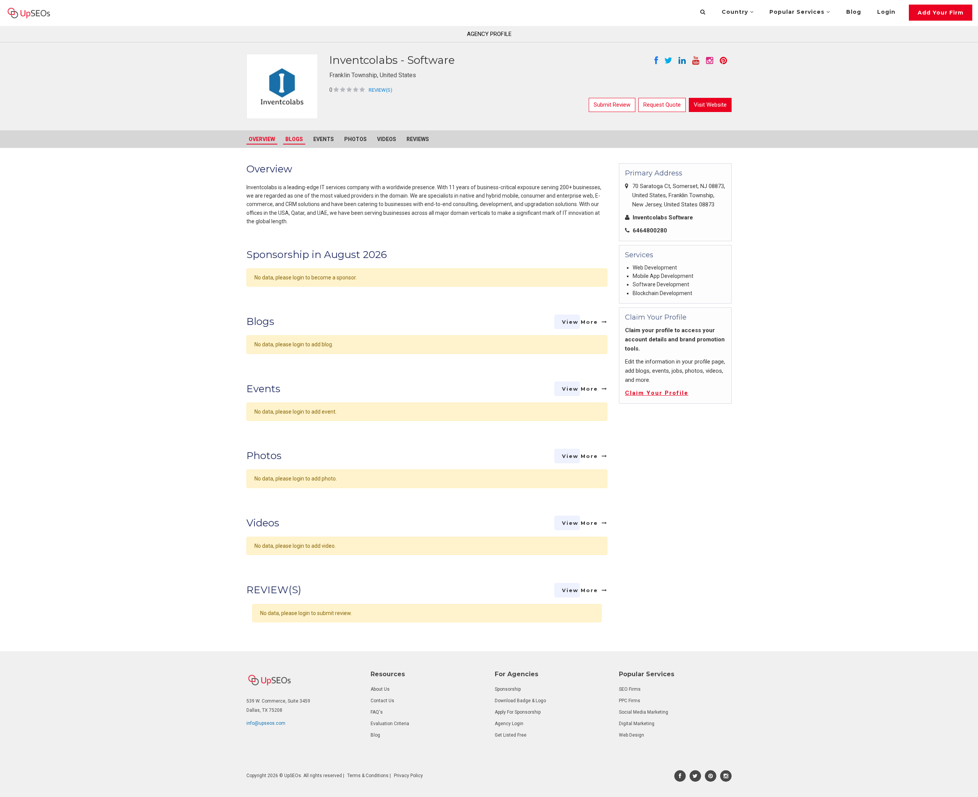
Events (323, 139)
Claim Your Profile (656, 393)
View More (580, 322)
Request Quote (662, 104)
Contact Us (382, 700)
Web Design (631, 735)
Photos (355, 139)
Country (736, 11)
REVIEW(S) (380, 90)
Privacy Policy (408, 775)
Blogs (294, 139)
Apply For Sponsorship (518, 712)
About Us (380, 689)
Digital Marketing (636, 723)
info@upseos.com (265, 723)
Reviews (417, 139)
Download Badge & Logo (520, 700)
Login (886, 11)
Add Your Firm (940, 12)
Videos (386, 139)
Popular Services (797, 11)
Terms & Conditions (368, 775)
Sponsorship (508, 689)
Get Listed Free (510, 735)
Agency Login (509, 723)
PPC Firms (629, 700)
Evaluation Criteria (390, 723)
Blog (853, 11)
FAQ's (377, 712)
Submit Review (612, 104)
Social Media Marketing (643, 712)
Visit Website (710, 104)
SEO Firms (630, 689)
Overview (262, 139)
